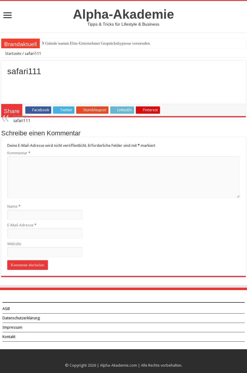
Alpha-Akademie (123, 14)
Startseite (12, 53)
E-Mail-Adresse (21, 225)
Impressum (12, 327)
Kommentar (18, 153)
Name (13, 206)
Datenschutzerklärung (21, 318)
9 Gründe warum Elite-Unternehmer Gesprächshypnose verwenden (96, 43)
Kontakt (8, 336)
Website (14, 244)
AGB (6, 308)
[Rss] (123, 358)
